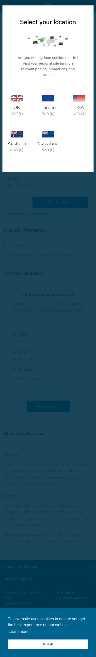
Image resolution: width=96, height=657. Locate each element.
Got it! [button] (48, 644)
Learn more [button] (19, 631)
